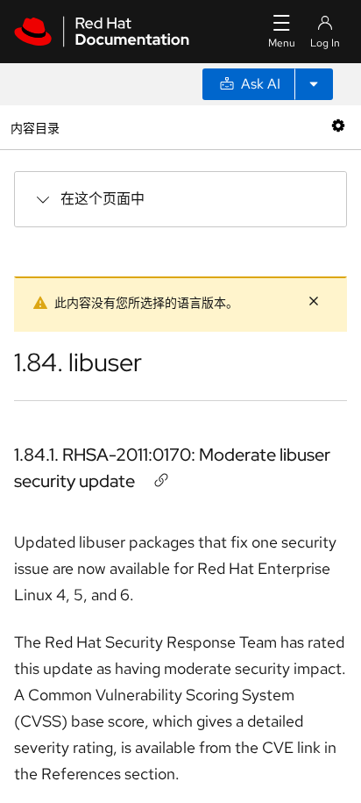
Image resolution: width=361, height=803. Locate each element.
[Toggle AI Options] (313, 84)
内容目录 (35, 127)
